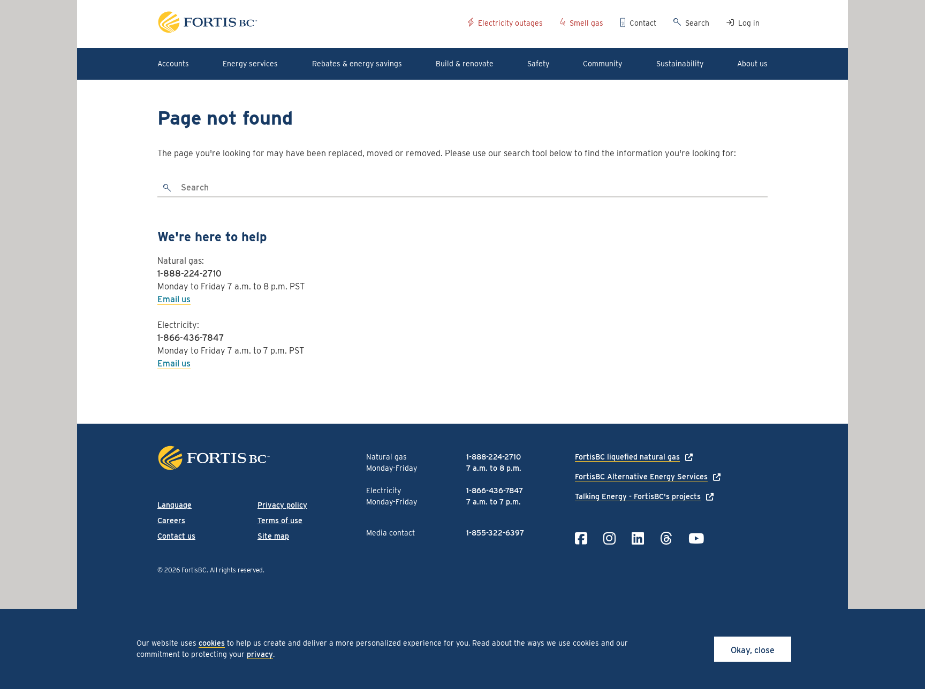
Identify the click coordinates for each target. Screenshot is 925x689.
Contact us (176, 536)
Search (697, 23)
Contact (643, 23)
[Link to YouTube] (696, 538)
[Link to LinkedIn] (638, 538)
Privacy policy (282, 505)
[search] (167, 188)
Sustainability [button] (679, 63)
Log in (749, 23)
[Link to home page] (308, 24)
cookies (212, 643)
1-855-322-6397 (495, 533)
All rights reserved (236, 570)
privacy (260, 654)
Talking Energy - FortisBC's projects (638, 496)
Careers (171, 520)
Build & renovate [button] (465, 63)
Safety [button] (538, 63)
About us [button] (752, 63)
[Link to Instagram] (609, 538)
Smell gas (586, 23)
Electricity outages (510, 23)
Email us (174, 299)
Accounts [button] (173, 63)
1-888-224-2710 (189, 274)
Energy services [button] (250, 63)
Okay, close (753, 650)
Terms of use (279, 520)
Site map (273, 536)
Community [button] (602, 63)
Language (174, 505)
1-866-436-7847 (190, 338)
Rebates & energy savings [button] (357, 63)
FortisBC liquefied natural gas (627, 457)
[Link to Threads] (666, 538)
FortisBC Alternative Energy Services (641, 476)
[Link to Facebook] (581, 538)
